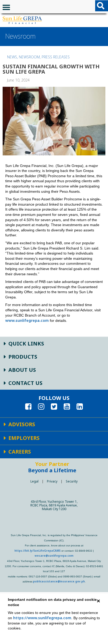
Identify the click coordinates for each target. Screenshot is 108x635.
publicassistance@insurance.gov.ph (59, 581)
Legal (34, 481)
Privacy (52, 481)
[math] (22, 20)
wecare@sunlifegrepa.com (54, 555)
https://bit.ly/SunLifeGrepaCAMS (37, 550)
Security (72, 481)
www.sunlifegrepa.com (27, 320)
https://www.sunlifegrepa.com (42, 617)
